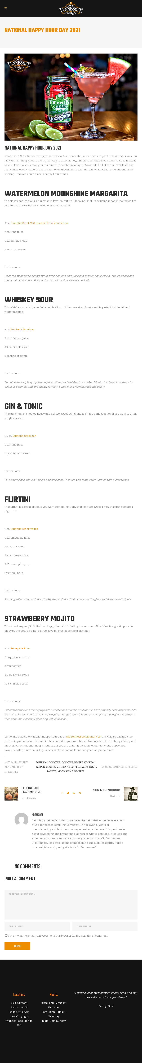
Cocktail (55, 762)
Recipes (13, 771)
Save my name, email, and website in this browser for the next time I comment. (58, 935)
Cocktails (52, 767)
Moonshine (65, 771)
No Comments (114, 767)
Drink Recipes (70, 767)
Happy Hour (88, 767)
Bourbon (42, 762)
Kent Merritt (14, 767)
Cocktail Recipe (72, 762)
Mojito (51, 771)
